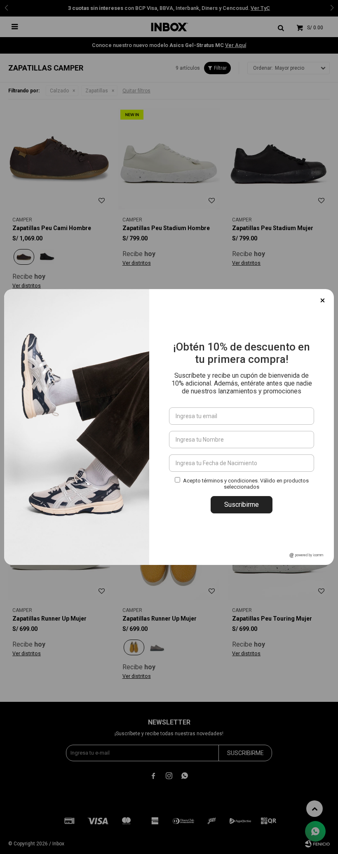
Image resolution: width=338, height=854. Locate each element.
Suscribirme (241, 504)
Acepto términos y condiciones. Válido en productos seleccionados (246, 484)
